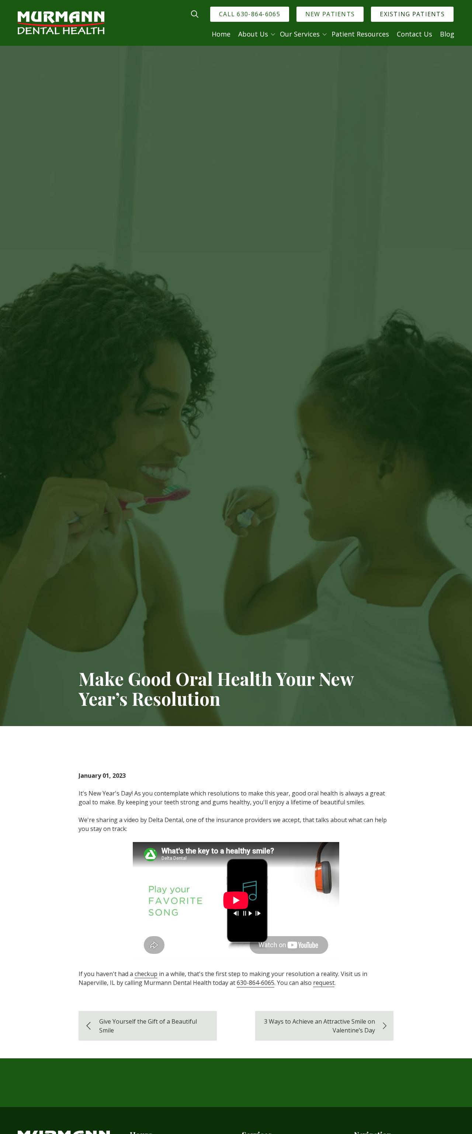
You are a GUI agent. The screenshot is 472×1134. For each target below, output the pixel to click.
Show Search (195, 14)
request (323, 983)
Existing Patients (412, 14)
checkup (146, 974)
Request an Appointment (399, 1097)
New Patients (330, 14)
